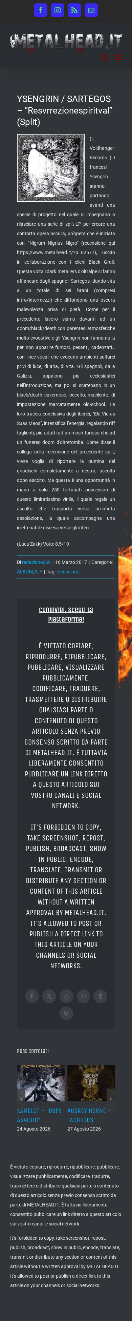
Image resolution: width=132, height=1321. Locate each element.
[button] (21, 1099)
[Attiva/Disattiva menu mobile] (118, 57)
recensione (68, 571)
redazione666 (36, 562)
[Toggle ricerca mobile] (104, 57)
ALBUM (25, 571)
